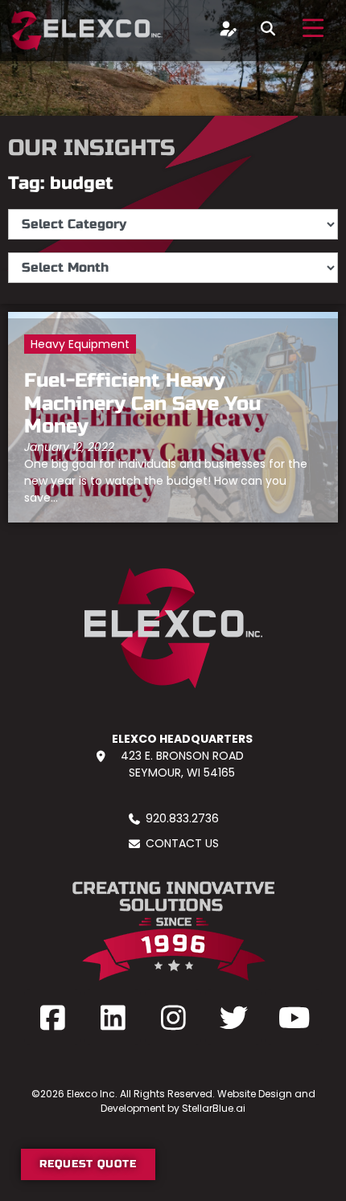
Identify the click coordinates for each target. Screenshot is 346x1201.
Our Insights (91, 148)
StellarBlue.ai (213, 1108)
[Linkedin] (112, 1017)
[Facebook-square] (52, 1017)
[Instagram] (173, 1017)
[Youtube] (294, 1017)
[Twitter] (233, 1017)
